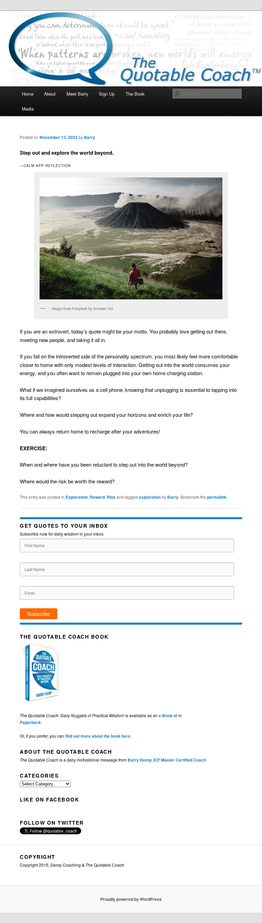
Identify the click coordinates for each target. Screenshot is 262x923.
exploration (150, 497)
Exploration (77, 497)
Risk (111, 497)
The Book (135, 93)
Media (28, 108)
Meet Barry (77, 93)
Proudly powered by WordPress (131, 899)
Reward (97, 497)
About (50, 93)
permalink (217, 497)
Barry (89, 137)
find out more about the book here (97, 736)
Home (27, 93)
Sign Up (107, 93)
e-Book (166, 715)
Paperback (30, 722)
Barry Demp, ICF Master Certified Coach (167, 760)
